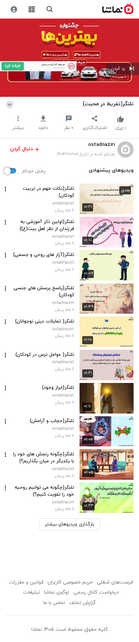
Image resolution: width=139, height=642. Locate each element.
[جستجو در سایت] (49, 9)
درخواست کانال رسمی (96, 592)
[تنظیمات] (13, 9)
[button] (122, 69)
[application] (69, 58)
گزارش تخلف (82, 602)
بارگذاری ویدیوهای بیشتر (69, 524)
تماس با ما (54, 602)
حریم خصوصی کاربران (70, 582)
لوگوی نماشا (56, 592)
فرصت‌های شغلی (115, 582)
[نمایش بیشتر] (11, 104)
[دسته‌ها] (32, 9)
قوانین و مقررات (26, 582)
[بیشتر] (5, 189)
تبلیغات (31, 592)
